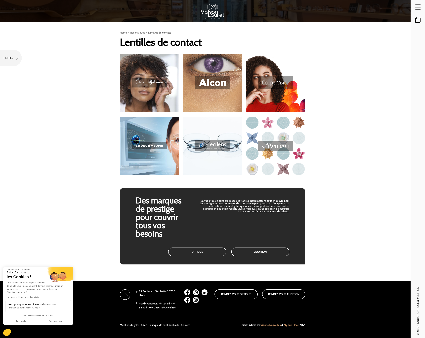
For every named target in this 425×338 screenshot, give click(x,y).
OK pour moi (55, 321)
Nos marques (137, 32)
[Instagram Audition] (196, 300)
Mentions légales (129, 325)
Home (123, 32)
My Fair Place (291, 325)
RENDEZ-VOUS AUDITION (283, 294)
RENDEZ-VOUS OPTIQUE (236, 294)
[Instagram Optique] (196, 292)
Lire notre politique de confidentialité (23, 297)
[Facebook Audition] (187, 300)
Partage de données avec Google (24, 308)
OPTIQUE (197, 251)
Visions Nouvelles (270, 325)
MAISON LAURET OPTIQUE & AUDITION (418, 311)
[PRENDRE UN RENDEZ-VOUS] (417, 20)
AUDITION (260, 251)
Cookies (185, 325)
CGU (144, 325)
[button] (7, 332)
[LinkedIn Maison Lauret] (205, 292)
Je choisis (21, 321)
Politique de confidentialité (163, 325)
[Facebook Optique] (187, 292)
